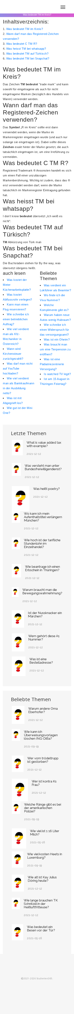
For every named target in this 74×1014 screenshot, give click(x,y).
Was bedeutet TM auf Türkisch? (27, 53)
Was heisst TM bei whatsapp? (26, 48)
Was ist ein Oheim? (57, 339)
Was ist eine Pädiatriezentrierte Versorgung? (52, 364)
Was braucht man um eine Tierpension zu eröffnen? (55, 349)
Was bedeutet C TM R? (21, 43)
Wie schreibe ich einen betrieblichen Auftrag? (16, 319)
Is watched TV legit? (57, 374)
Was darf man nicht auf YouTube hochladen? (17, 368)
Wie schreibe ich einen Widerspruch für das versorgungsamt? (54, 329)
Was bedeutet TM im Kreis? (24, 29)
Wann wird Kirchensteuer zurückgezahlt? (13, 353)
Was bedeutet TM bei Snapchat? (27, 58)
